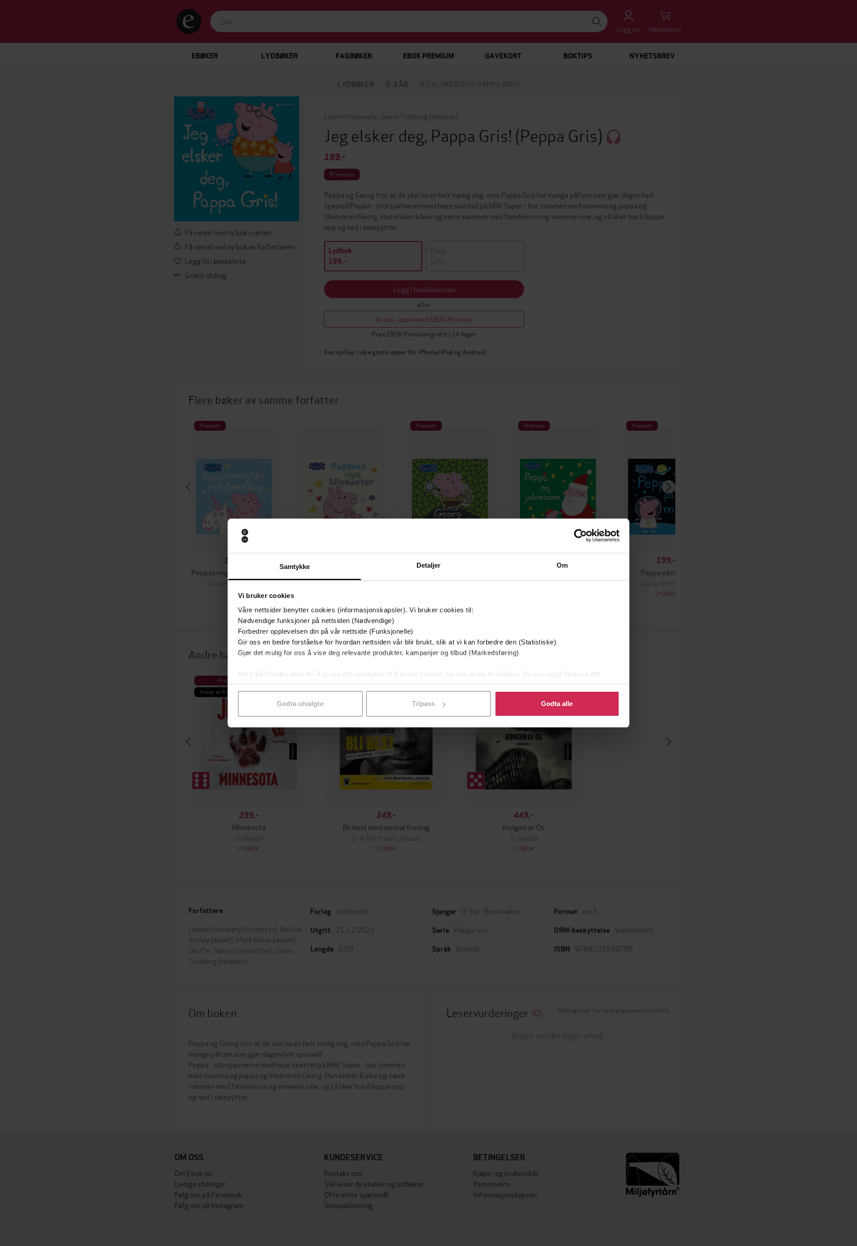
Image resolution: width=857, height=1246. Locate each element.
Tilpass (423, 703)
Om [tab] (562, 565)
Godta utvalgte (300, 703)
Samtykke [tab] (294, 566)
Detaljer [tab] (428, 565)
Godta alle (557, 703)
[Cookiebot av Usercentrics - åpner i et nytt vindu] (580, 536)
